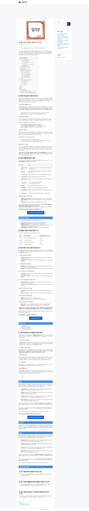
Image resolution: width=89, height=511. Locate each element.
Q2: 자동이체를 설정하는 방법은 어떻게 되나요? (28, 91)
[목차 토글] (35, 58)
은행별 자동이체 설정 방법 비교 (25, 69)
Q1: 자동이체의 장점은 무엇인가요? (26, 90)
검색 (58, 21)
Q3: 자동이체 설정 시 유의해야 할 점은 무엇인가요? (29, 92)
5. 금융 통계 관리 (25, 84)
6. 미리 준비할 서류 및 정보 (26, 76)
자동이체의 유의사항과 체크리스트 (26, 70)
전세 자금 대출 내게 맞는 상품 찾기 (25, 504)
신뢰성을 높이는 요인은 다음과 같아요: (29, 64)
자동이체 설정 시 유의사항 (26, 67)
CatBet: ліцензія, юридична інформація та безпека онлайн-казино (63, 44)
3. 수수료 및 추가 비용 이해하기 (27, 73)
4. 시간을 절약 (24, 83)
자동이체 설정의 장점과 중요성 (26, 59)
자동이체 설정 (22, 502)
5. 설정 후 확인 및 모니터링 (26, 75)
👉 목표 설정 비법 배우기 (35, 318)
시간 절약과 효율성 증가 (26, 60)
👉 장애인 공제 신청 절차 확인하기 (35, 212)
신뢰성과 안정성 (25, 63)
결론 (20, 85)
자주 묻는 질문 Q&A (23, 89)
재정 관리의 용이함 (25, 61)
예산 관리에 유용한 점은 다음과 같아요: (29, 62)
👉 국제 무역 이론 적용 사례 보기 (36, 417)
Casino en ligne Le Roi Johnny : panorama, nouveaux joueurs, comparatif (63, 37)
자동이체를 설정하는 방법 (26, 66)
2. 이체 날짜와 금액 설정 (26, 72)
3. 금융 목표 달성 (25, 82)
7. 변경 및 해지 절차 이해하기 (26, 77)
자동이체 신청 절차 (23, 68)
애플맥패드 (24, 2)
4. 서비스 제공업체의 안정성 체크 (27, 74)
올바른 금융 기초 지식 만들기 (24, 503)
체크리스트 (21, 78)
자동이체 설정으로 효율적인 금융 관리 (26, 79)
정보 (20, 501)
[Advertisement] (44, 11)
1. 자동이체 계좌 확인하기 (26, 71)
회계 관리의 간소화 (25, 65)
